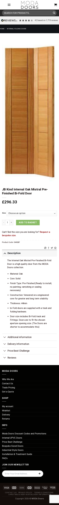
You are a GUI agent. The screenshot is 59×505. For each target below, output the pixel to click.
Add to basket (28, 222)
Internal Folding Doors (16, 29)
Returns (6, 418)
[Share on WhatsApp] (45, 248)
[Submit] (54, 13)
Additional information (20, 337)
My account (7, 406)
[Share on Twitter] (52, 248)
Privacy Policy (25, 493)
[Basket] (55, 5)
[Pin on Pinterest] (55, 248)
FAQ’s (5, 458)
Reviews (12, 357)
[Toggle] (4, 253)
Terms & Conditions (43, 493)
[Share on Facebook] (48, 248)
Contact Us (7, 383)
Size (4, 213)
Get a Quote (8, 391)
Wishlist (6, 410)
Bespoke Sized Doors (12, 446)
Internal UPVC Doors (12, 438)
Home (2, 29)
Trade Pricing (8, 387)
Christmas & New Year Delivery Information (29, 494)
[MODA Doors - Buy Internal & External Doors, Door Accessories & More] (29, 5)
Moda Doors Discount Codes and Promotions (24, 433)
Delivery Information (18, 344)
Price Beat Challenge (19, 350)
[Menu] (9, 4)
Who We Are (8, 379)
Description (14, 253)
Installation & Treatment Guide (17, 454)
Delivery (6, 414)
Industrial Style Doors (12, 450)
